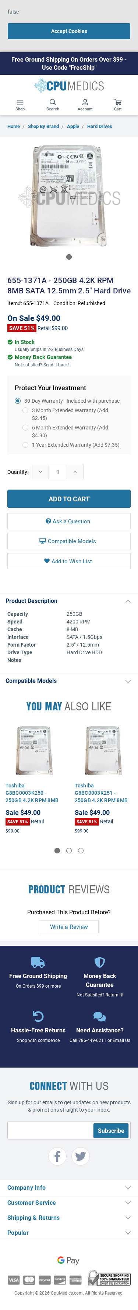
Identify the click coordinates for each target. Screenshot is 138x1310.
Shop (20, 108)
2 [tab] (69, 850)
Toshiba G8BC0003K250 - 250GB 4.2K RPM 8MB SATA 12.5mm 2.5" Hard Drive (34, 800)
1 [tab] (69, 257)
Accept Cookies (69, 31)
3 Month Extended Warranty (70, 414)
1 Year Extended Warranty (76, 444)
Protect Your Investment (50, 387)
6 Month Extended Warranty (70, 431)
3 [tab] (81, 850)
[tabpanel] (69, 197)
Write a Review (69, 926)
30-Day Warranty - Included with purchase (72, 400)
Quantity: (17, 471)
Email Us (121, 1040)
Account (85, 108)
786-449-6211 (92, 1040)
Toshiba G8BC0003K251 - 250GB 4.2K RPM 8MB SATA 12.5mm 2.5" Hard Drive (103, 800)
